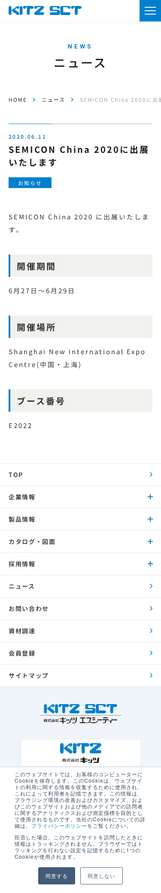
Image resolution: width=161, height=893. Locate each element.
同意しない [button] (101, 875)
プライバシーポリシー (59, 825)
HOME (18, 99)
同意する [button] (57, 875)
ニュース (53, 99)
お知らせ (30, 182)
